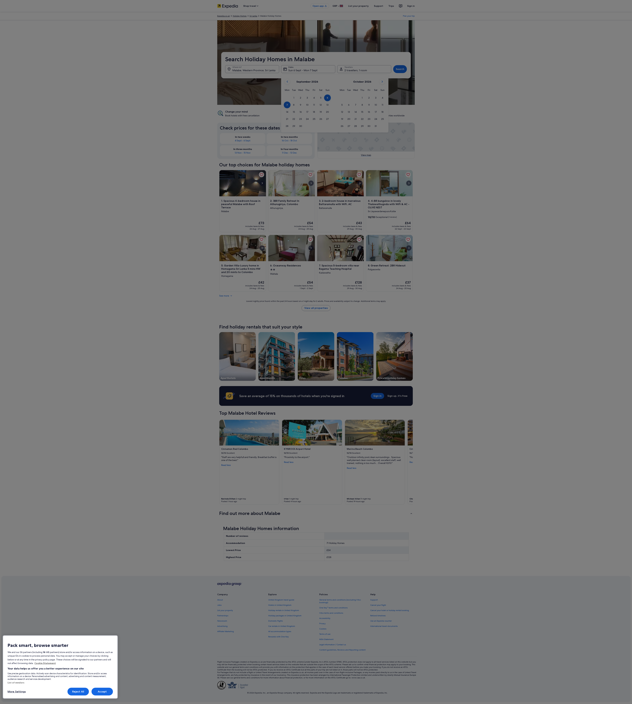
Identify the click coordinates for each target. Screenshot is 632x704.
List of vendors (16, 682)
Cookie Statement (45, 663)
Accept (102, 691)
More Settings (17, 691)
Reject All (78, 691)
